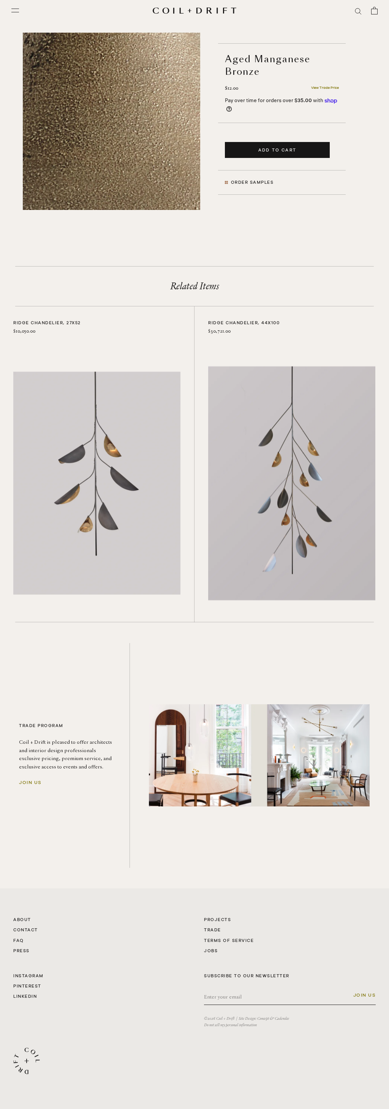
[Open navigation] (15, 11)
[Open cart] (374, 10)
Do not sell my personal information (230, 1025)
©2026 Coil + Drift (219, 1018)
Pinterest (27, 986)
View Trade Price (325, 88)
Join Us (30, 782)
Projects (217, 919)
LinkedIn (25, 996)
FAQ (18, 940)
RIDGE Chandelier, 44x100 (244, 322)
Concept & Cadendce (273, 1018)
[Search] (358, 11)
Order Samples (252, 182)
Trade (212, 930)
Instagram (28, 975)
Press (21, 950)
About (22, 919)
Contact (25, 930)
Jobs (211, 950)
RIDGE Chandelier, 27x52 (47, 322)
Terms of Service (229, 940)
